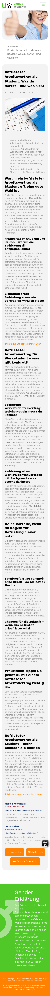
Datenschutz (41, 988)
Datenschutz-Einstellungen (25, 990)
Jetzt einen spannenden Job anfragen (25, 794)
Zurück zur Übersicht (25, 861)
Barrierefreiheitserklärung (24, 988)
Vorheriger (17, 852)
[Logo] (14, 4)
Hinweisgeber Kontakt (11, 985)
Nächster (33, 852)
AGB (24, 985)
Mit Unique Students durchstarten (23, 344)
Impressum (7, 988)
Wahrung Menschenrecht (37, 985)
